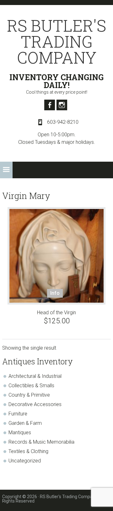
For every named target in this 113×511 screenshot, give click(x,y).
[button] (6, 170)
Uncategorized (24, 461)
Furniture (17, 414)
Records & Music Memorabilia (41, 442)
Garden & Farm (25, 423)
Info (55, 293)
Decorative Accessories (35, 404)
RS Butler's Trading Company (56, 41)
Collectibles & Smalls (31, 385)
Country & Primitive (29, 395)
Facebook (49, 105)
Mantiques (19, 432)
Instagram (61, 105)
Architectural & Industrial (35, 376)
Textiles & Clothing (28, 451)
